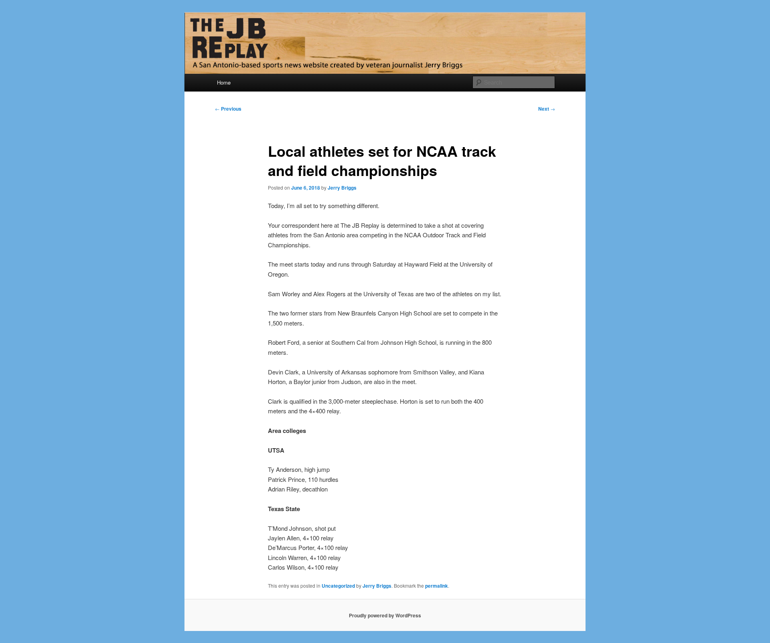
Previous (228, 108)
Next (546, 108)
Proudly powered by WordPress (385, 615)
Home (224, 82)
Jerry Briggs (342, 187)
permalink (436, 585)
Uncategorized (338, 585)
